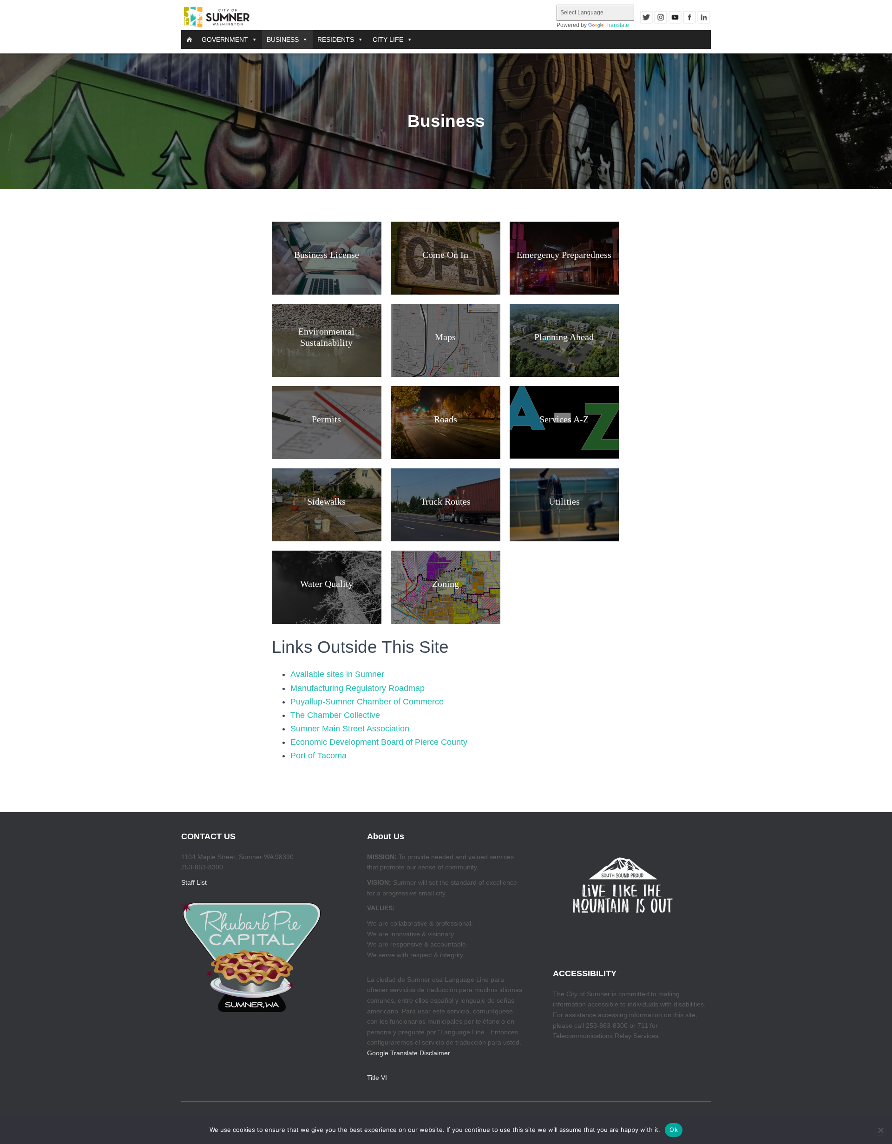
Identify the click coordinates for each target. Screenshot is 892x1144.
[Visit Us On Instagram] (660, 17)
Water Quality (326, 584)
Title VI (377, 1077)
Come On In (445, 255)
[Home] (189, 39)
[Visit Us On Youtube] (675, 17)
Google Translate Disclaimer (408, 1053)
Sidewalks (326, 501)
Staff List (194, 882)
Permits (326, 419)
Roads (445, 419)
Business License (326, 255)
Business (283, 39)
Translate (617, 25)
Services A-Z (564, 419)
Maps (445, 337)
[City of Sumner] (216, 17)
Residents (335, 39)
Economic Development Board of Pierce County (378, 742)
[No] (880, 1130)
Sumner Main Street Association (349, 728)
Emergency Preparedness (564, 255)
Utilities (564, 501)
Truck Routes (445, 501)
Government (225, 39)
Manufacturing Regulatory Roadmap (357, 688)
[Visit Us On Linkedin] (703, 17)
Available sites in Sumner (337, 674)
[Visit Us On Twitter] (646, 17)
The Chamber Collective (335, 715)
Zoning (445, 584)
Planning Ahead (564, 337)
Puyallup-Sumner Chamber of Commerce (367, 701)
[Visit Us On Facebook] (689, 17)
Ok (673, 1129)
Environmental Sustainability (326, 337)
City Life (388, 39)
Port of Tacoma (318, 755)
